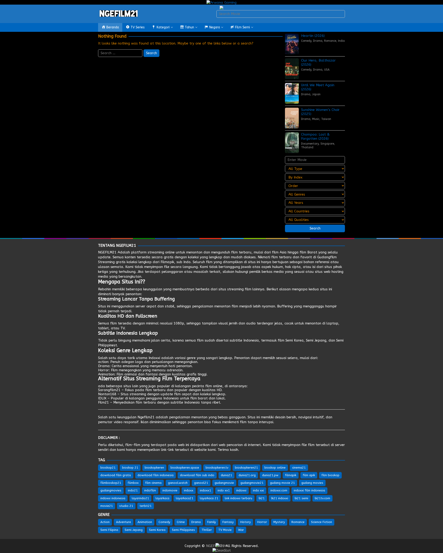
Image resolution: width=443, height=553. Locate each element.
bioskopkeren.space (185, 467)
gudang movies (312, 483)
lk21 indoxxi (279, 498)
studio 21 (126, 506)
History (245, 522)
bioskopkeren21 (246, 467)
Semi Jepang (316, 340)
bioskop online (275, 467)
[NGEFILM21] (119, 14)
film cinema (153, 483)
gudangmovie (224, 483)
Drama (317, 40)
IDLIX (102, 398)
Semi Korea (294, 340)
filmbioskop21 (110, 483)
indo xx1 (224, 490)
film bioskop (330, 475)
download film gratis (115, 475)
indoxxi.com (278, 490)
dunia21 (226, 475)
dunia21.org (247, 475)
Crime (181, 522)
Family (211, 522)
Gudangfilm (327, 257)
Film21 (103, 402)
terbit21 (146, 506)
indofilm (150, 490)
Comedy (306, 40)
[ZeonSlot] (222, 550)
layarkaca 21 (209, 498)
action (103, 362)
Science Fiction (321, 522)
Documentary (310, 143)
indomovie (169, 490)
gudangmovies (110, 490)
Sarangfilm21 (109, 390)
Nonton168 (107, 394)
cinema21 (299, 467)
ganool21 (201, 483)
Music (315, 119)
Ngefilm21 (146, 417)
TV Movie (225, 530)
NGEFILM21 (107, 252)
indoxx (188, 490)
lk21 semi (301, 498)
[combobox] (280, 14)
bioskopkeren (154, 467)
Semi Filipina (109, 530)
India (341, 40)
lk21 (262, 498)
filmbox (133, 483)
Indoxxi (154, 358)
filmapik (290, 475)
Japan (316, 94)
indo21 (133, 490)
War (241, 530)
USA (326, 69)
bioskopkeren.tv (217, 467)
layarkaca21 (184, 498)
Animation (106, 374)
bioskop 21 (130, 467)
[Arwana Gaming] (221, 2)
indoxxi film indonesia (309, 490)
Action (105, 522)
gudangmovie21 (251, 483)
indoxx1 (205, 490)
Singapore (327, 143)
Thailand (307, 147)
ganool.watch (178, 483)
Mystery (279, 522)
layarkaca (162, 498)
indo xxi (258, 490)
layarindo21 (140, 498)
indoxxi (241, 490)
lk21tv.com (322, 498)
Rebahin (104, 289)
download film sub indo (197, 475)
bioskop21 (108, 467)
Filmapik (167, 262)
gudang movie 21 (282, 483)
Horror (103, 370)
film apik (309, 475)
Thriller (206, 530)
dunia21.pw (270, 475)
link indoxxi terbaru (238, 498)
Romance (330, 40)
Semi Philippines (183, 530)
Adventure (123, 522)
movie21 (106, 506)
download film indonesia (156, 475)
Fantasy (228, 522)
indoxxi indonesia (112, 498)
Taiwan (326, 119)
